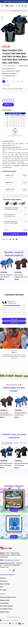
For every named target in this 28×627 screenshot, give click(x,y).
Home (1, 10)
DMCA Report (15, 620)
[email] (12, 560)
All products (7, 10)
